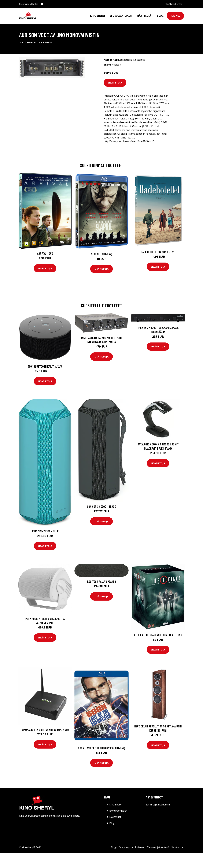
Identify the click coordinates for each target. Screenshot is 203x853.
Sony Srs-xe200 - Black (101, 506)
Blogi (160, 15)
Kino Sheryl (98, 15)
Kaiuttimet (47, 42)
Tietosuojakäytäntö (158, 847)
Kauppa (175, 15)
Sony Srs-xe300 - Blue (45, 531)
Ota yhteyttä (126, 847)
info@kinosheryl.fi (173, 4)
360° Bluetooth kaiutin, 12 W (45, 366)
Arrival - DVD (45, 253)
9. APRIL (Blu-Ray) (101, 254)
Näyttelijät (145, 15)
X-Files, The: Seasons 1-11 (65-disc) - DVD (158, 635)
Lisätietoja (115, 82)
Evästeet (140, 847)
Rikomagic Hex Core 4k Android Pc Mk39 (45, 729)
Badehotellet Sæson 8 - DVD (158, 252)
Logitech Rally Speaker (101, 581)
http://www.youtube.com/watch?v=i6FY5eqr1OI (129, 141)
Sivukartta (177, 847)
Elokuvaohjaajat (121, 15)
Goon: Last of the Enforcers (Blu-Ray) (101, 748)
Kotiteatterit (30, 42)
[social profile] (42, 4)
